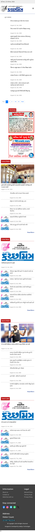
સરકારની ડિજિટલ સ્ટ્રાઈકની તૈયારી (18, 217)
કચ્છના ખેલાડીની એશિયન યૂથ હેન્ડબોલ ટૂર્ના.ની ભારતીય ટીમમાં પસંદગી (21, 353)
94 (15, 102)
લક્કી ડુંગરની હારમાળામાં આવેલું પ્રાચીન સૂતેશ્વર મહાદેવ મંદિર (22, 61)
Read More (30, 232)
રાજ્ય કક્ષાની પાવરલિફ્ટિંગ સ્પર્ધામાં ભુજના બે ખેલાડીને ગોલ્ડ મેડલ (20, 361)
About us (5, 492)
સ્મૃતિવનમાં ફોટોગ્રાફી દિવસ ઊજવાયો (19, 44)
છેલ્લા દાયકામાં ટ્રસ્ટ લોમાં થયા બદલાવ (19, 21)
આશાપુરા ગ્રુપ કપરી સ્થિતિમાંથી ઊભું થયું (20, 91)
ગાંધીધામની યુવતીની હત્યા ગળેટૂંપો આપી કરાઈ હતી (22, 303)
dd (0, 531)
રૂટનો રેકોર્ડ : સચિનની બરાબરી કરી (18, 376)
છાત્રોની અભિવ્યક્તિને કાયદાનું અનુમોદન (19, 454)
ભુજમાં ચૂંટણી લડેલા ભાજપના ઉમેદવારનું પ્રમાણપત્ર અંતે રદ (20, 37)
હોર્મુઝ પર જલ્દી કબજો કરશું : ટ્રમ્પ (18, 201)
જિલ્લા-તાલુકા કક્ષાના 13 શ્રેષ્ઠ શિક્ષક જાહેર (21, 67)
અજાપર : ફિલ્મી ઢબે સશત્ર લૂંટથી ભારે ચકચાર (20, 279)
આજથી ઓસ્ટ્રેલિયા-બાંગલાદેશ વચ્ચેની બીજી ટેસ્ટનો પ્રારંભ (22, 385)
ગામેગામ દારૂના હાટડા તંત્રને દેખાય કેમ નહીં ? (20, 430)
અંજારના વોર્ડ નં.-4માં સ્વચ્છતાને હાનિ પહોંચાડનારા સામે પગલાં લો (19, 84)
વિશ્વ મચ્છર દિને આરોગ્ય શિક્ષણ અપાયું (20, 29)
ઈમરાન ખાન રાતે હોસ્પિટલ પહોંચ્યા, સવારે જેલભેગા (20, 210)
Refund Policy (28, 492)
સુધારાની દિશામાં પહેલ (15, 438)
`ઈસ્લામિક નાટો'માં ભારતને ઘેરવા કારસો (19, 193)
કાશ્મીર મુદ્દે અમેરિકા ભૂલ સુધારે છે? (18, 446)
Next (22, 102)
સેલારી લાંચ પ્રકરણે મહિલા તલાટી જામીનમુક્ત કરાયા (20, 288)
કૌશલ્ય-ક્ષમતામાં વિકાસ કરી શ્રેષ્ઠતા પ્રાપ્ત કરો (21, 52)
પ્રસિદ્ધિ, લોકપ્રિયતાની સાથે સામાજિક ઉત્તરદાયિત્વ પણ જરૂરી (21, 463)
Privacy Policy (28, 497)
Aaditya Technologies (24, 526)
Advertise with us (8, 497)
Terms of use (28, 495)
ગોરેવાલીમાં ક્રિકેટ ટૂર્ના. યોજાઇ (17, 368)
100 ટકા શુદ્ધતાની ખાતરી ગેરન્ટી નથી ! (19, 225)
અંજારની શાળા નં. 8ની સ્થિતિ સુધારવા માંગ (21, 75)
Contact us (6, 495)
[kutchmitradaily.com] (9, 520)
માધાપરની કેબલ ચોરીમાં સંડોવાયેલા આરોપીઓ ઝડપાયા (20, 296)
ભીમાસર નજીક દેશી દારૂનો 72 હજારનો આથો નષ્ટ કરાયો (21, 272)
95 (18, 102)
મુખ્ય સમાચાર (8, 17)
